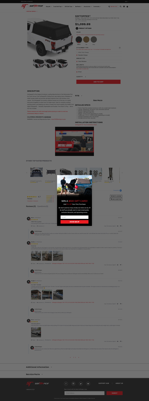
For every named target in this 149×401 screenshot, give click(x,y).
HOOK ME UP (74, 222)
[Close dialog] (90, 177)
